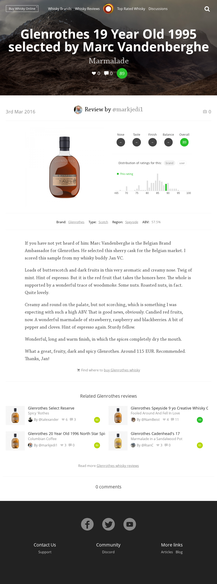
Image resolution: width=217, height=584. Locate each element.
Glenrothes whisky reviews (118, 465)
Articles (167, 552)
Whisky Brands (60, 8)
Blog (179, 552)
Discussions (158, 8)
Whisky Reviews (87, 8)
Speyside (131, 222)
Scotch (103, 222)
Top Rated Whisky (131, 8)
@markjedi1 (128, 110)
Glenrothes (76, 222)
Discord (108, 552)
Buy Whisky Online (22, 9)
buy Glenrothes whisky (122, 370)
